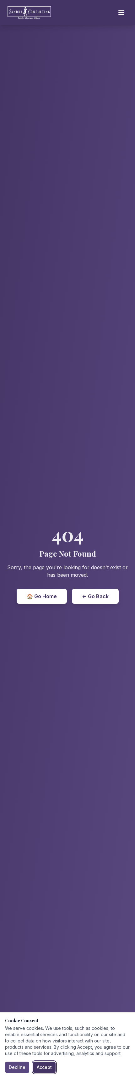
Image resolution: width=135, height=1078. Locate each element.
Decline (17, 1067)
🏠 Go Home (42, 596)
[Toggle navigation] (121, 12)
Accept (44, 1067)
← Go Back (95, 596)
